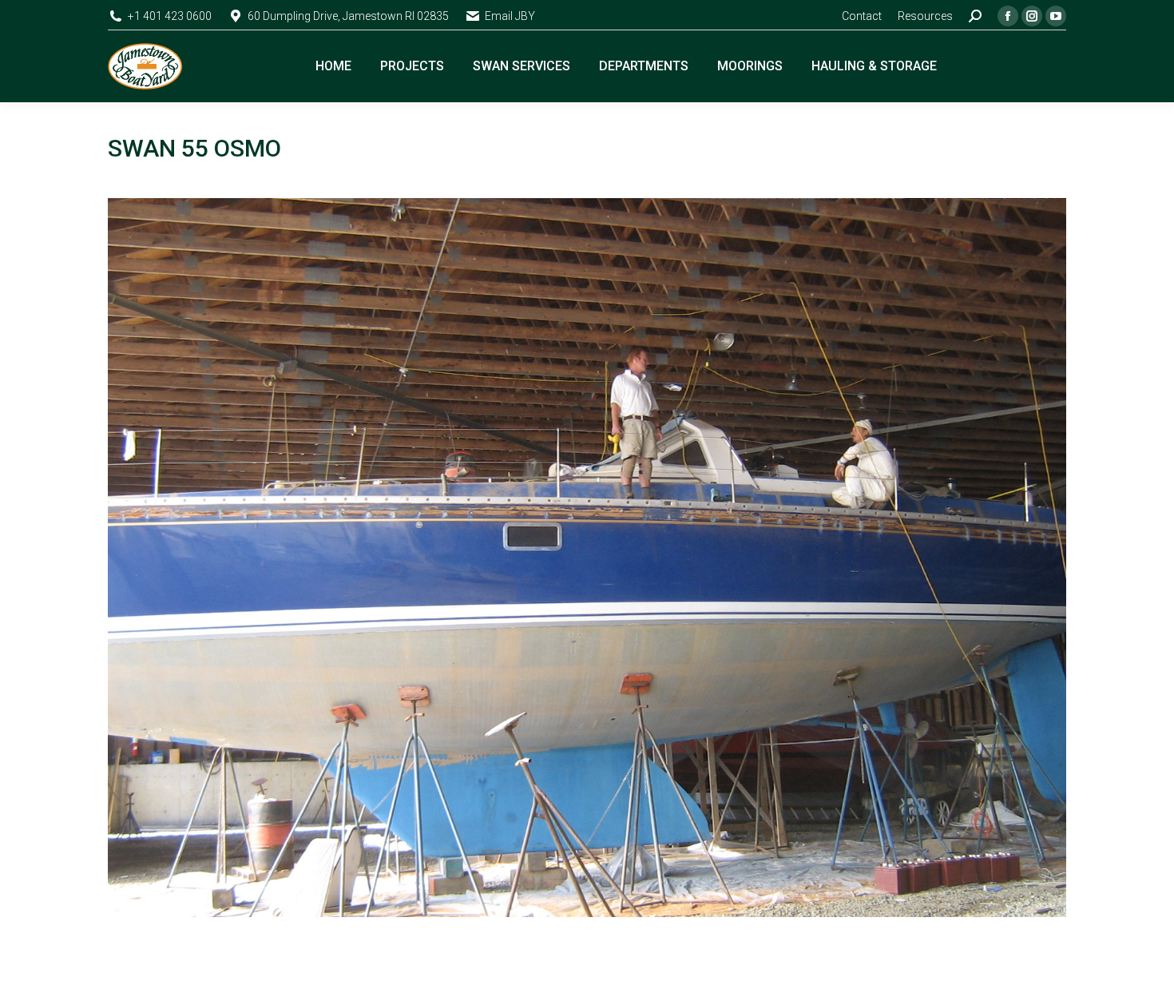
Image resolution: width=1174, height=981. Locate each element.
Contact (862, 16)
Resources (925, 16)
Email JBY (510, 16)
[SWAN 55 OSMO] (587, 557)
